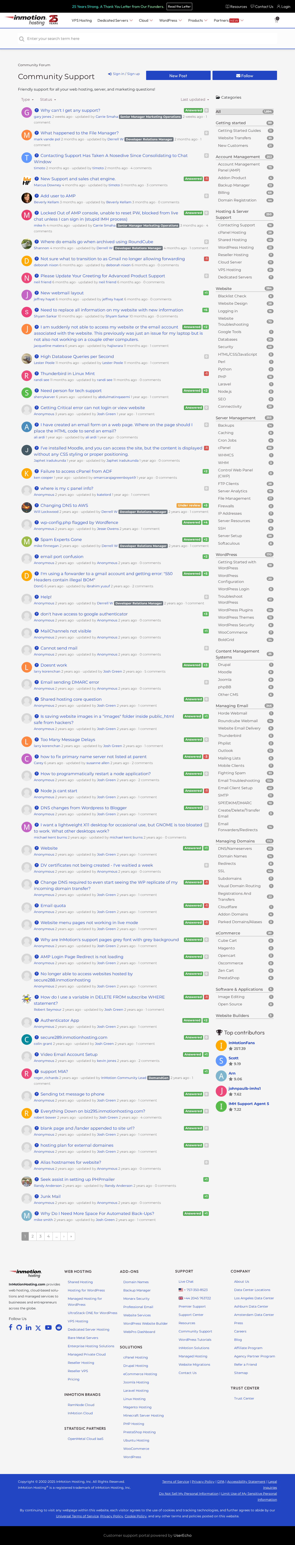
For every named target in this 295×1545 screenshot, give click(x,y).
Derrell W (115, 139)
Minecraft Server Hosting (143, 1415)
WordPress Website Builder (145, 1323)
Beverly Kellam (46, 202)
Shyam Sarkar (45, 316)
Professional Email (138, 1307)
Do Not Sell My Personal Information (188, 1494)
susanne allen (97, 763)
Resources (187, 1323)
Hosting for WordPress (86, 1290)
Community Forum (34, 65)
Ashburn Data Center (251, 1306)
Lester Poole (44, 363)
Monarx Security (136, 1299)
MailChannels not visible (65, 631)
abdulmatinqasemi (114, 397)
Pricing (74, 1379)
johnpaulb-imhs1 (245, 1088)
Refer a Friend (245, 1364)
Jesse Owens (108, 529)
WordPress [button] (168, 20)
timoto (39, 168)
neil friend (42, 282)
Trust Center (244, 1398)
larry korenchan (47, 671)
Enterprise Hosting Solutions (91, 1346)
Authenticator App (59, 1020)
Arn (232, 1073)
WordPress (132, 1457)
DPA (220, 1482)
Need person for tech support (70, 390)
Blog (238, 1340)
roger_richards (46, 1078)
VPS (82, 20)
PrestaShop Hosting (139, 1432)
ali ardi (39, 437)
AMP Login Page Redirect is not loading (81, 956)
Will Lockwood (46, 512)
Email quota (52, 905)
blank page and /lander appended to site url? (86, 1128)
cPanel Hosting (135, 1357)
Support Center (191, 1315)
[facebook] (11, 1327)
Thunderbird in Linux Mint (66, 373)
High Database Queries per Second (76, 356)
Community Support (56, 76)
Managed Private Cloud (87, 1354)
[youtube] (49, 1327)
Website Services (137, 1315)
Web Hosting (78, 1271)
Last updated (193, 99)
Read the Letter (179, 6)
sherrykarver (44, 397)
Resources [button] (238, 6)
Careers (240, 1331)
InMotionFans (242, 1043)
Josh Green (106, 414)
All (244, 111)
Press (238, 1323)
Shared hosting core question (70, 699)
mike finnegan (46, 546)
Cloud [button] (144, 20)
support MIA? (53, 1071)
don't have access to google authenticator (83, 614)
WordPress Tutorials (195, 1340)
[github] (20, 1327)
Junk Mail (49, 1196)
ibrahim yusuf (98, 586)
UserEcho (183, 1535)
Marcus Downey (47, 185)
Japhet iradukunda (50, 460)
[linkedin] (29, 1327)
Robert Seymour (48, 1009)
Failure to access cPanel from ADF (75, 471)
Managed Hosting (193, 1356)
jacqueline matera (49, 346)
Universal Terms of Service (77, 1516)
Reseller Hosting (81, 1363)
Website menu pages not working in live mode (88, 922)
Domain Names (136, 1282)
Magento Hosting (137, 1407)
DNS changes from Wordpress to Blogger (83, 807)
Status (46, 99)
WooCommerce (136, 1449)
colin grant (43, 1044)
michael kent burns (50, 837)
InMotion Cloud (80, 1413)
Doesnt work (53, 665)
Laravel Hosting (136, 1390)
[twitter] (39, 1327)
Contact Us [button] (264, 6)
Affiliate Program (248, 1348)
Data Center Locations (252, 1290)
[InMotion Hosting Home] (25, 20)
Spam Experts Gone (60, 539)
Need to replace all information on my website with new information (111, 310)
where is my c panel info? (66, 488)
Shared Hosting (80, 1282)
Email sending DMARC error (69, 682)
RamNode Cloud (81, 1405)
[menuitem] (236, 6)
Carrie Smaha (107, 117)
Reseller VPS (78, 1371)
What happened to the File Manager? (78, 133)
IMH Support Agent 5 (249, 1104)
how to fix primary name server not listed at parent (92, 756)
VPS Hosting (78, 1321)
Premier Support (192, 1306)
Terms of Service (175, 1482)
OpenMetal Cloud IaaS (85, 1439)
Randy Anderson (48, 1186)
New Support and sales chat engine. (77, 178)
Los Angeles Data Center (254, 1298)
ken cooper (43, 478)
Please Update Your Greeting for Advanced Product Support (102, 275)
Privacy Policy (203, 1482)
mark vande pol (47, 139)
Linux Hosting (134, 1399)
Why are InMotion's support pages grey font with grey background (109, 939)
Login (285, 6)
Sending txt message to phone (71, 1094)
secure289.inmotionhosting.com (73, 1037)
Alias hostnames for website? (70, 1162)
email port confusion (61, 556)
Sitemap (241, 1373)
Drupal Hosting (135, 1366)
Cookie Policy (136, 1516)
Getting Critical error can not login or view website (92, 407)
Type (26, 99)
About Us (241, 1281)
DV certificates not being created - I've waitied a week (96, 865)
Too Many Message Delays (67, 739)
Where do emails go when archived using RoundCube (96, 241)
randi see (41, 380)
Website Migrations (194, 1364)
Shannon (41, 248)
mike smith (43, 1220)
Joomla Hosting (136, 1382)
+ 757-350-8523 (195, 1290)
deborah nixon (46, 265)
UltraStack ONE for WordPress (92, 1313)
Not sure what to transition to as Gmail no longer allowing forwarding (112, 258)
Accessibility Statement (246, 1482)
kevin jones (106, 1061)
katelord (104, 495)
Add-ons (129, 1271)
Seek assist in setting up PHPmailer (77, 1179)
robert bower (45, 1117)
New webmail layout (61, 292)
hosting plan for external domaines (76, 1145)
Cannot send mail (58, 648)
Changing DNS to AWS (63, 505)
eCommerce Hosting (140, 1374)
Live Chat (186, 1281)
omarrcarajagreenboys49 (115, 478)
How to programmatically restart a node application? (94, 773)
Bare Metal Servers (83, 1338)
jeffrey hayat (44, 299)
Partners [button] (226, 20)
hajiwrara (115, 346)
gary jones (42, 117)
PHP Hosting (133, 1424)
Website (48, 848)
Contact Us (188, 1373)
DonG (39, 586)
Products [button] (196, 20)
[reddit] (59, 1327)
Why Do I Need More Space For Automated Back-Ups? (96, 1213)
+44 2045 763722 (197, 1298)
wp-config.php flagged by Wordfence (78, 522)
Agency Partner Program (254, 1356)
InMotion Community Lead (123, 1078)
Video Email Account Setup (68, 1054)
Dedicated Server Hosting (88, 1329)
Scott (234, 1058)
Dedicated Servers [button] (113, 20)
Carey (38, 763)
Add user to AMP (57, 195)
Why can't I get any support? (69, 110)
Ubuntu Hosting (136, 1440)
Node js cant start (58, 790)
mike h (40, 225)
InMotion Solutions (194, 1348)
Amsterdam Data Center (254, 1315)
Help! (45, 597)
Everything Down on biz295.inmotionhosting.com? (92, 1111)
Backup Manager (137, 1290)
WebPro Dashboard (139, 1332)
